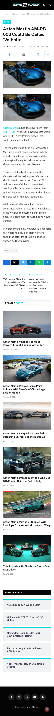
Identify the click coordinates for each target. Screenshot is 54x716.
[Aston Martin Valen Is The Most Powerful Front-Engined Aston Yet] (27, 324)
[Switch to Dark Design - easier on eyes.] (49, 5)
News (6, 22)
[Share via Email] (23, 54)
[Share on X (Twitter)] (38, 54)
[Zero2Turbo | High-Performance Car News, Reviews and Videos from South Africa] (25, 5)
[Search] (44, 5)
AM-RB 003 (9, 132)
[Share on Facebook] (9, 54)
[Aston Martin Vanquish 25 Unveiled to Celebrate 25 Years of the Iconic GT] (27, 416)
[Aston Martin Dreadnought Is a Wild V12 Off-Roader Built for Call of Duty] (27, 460)
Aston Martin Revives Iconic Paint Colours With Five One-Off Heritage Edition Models (24, 389)
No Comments (43, 46)
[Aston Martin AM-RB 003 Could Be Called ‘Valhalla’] (27, 87)
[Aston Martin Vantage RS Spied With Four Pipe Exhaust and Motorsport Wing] (27, 504)
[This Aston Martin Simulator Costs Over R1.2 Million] (27, 548)
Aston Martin (10, 127)
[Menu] (5, 5)
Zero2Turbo (11, 46)
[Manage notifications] (47, 709)
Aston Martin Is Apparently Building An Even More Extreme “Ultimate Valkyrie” (39, 285)
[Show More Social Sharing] (48, 54)
